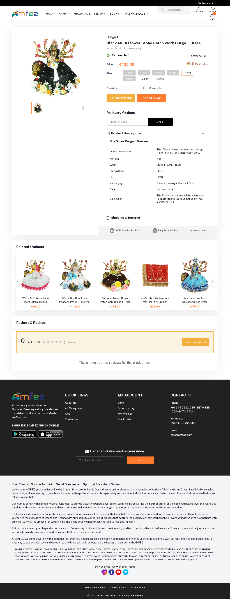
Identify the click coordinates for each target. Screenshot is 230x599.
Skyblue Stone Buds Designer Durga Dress (195, 300)
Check (160, 121)
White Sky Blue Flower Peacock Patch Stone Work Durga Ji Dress (75, 300)
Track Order (125, 419)
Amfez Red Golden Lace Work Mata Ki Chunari (155, 300)
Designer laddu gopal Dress (94, 549)
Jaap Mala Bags (39, 556)
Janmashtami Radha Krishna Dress (55, 549)
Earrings (157, 556)
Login (121, 402)
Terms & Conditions (95, 587)
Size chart (199, 63)
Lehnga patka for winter (82, 559)
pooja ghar (145, 552)
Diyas (194, 559)
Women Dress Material (115, 556)
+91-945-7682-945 (183, 407)
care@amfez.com (181, 434)
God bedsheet (180, 552)
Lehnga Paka (31, 552)
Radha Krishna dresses (184, 549)
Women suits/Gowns (88, 556)
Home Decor (183, 559)
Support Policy (118, 587)
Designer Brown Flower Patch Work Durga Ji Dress (115, 300)
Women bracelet (140, 556)
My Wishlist (125, 413)
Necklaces (171, 556)
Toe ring (184, 556)
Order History (126, 408)
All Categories (74, 408)
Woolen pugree (107, 559)
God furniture (162, 552)
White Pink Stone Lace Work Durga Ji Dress (35, 300)
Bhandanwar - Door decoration (155, 559)
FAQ (67, 413)
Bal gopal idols (90, 552)
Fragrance (21, 556)
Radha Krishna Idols (66, 552)
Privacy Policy (138, 587)
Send (140, 460)
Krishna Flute (198, 552)
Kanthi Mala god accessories (119, 552)
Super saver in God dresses (152, 549)
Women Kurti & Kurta (62, 556)
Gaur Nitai (46, 552)
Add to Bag (153, 98)
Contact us (71, 419)
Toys (211, 552)
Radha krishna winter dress (48, 559)
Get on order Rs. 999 (37, 3)
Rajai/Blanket (126, 559)
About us (70, 402)
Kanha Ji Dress (24, 549)
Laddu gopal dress (123, 549)
